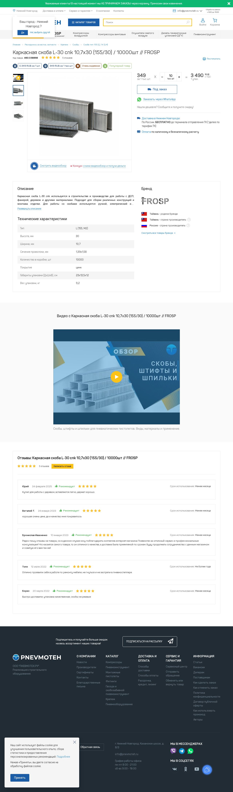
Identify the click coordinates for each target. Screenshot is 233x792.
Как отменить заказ (205, 687)
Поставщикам (201, 677)
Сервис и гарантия (79, 10)
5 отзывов (67, 58)
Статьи (197, 662)
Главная (16, 44)
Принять (19, 777)
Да (22, 32)
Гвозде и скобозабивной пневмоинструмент (117, 690)
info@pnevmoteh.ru (188, 10)
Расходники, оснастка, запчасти (40, 44)
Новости (82, 662)
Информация (203, 656)
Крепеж (64, 44)
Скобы (75, 44)
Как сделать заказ (204, 682)
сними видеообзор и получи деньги (104, 166)
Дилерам (198, 672)
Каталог (112, 656)
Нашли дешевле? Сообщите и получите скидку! (165, 107)
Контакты (118, 10)
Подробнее (63, 756)
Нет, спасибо (74, 742)
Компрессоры (114, 662)
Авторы (198, 719)
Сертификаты (85, 672)
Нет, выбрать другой (40, 32)
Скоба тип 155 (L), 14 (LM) (95, 44)
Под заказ (160, 89)
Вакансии (199, 667)
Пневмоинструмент (117, 667)
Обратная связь (90, 747)
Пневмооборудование (119, 704)
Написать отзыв (62, 466)
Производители (86, 667)
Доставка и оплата (53, 10)
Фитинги (111, 681)
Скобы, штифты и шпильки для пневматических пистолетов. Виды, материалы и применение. (116, 428)
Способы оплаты (148, 675)
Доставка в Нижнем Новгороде (161, 118)
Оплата (146, 131)
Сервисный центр (176, 666)
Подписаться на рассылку (144, 641)
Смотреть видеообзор (53, 165)
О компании (103, 10)
